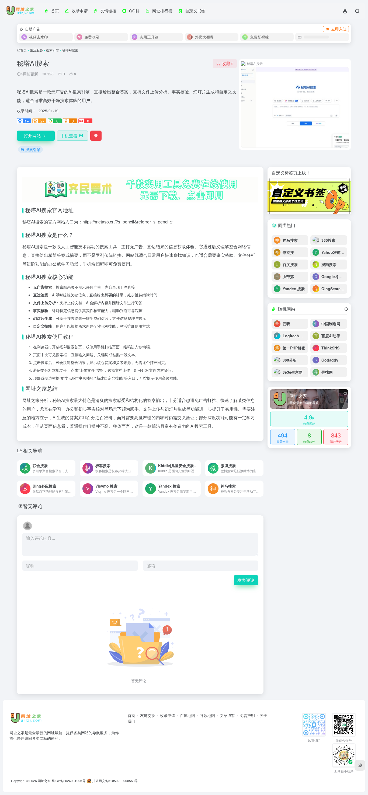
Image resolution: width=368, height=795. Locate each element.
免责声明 (247, 715)
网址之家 (44, 780)
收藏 (227, 63)
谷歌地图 (207, 715)
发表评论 (246, 580)
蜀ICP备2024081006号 (68, 780)
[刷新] (346, 309)
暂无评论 (32, 505)
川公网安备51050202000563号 (114, 780)
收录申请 (167, 715)
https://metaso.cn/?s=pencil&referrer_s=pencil (125, 222)
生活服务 (36, 50)
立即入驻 (338, 28)
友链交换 (147, 715)
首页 (23, 50)
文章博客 (227, 715)
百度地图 (187, 715)
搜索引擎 (52, 50)
